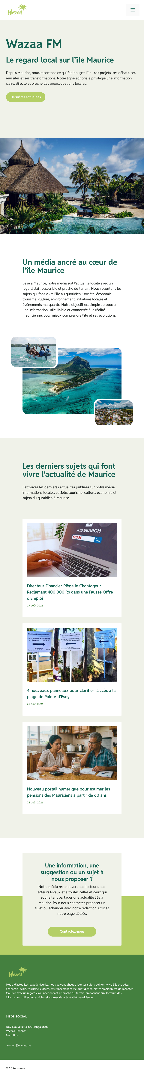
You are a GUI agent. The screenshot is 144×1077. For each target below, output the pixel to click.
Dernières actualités (25, 97)
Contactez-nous (72, 931)
